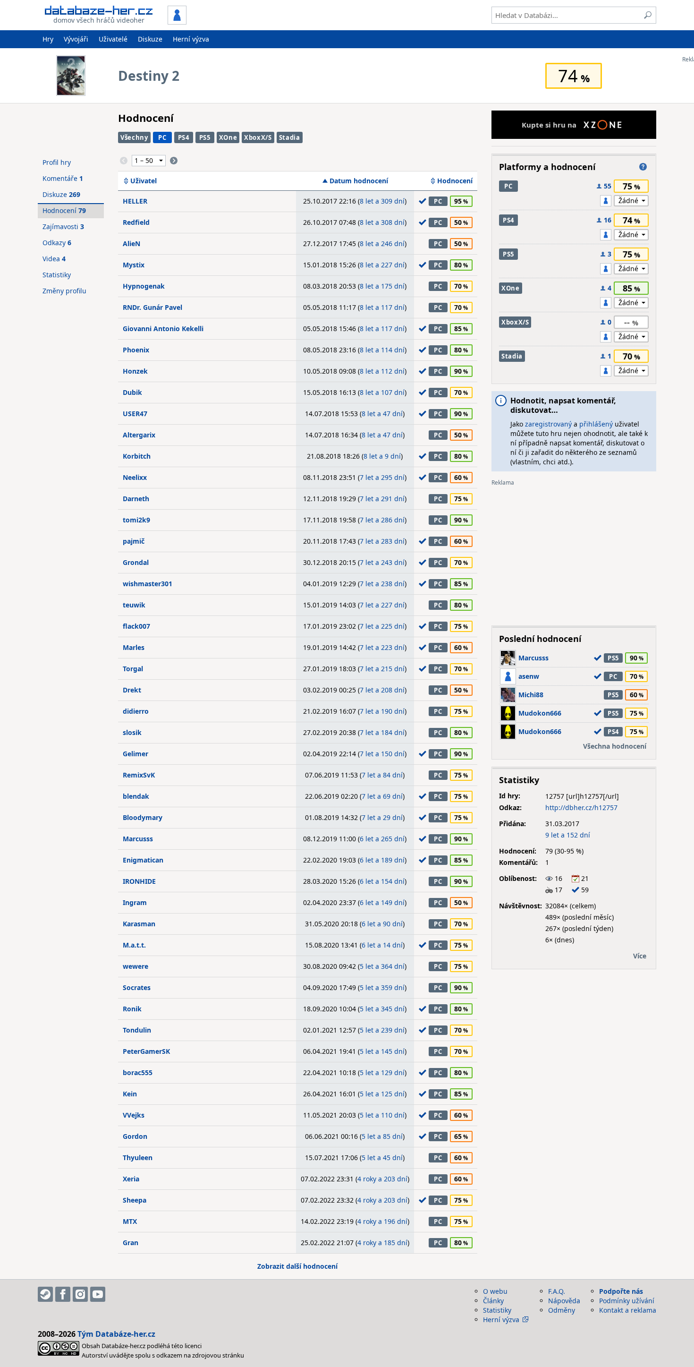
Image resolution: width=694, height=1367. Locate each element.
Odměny (561, 1310)
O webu (495, 1291)
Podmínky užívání (626, 1300)
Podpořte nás (621, 1291)
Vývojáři (76, 38)
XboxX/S (258, 137)
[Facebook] (62, 1294)
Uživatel (143, 181)
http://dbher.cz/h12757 (581, 807)
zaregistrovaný (548, 423)
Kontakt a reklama (627, 1310)
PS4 (183, 137)
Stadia (289, 137)
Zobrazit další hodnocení (297, 1266)
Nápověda (564, 1300)
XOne (228, 137)
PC (162, 137)
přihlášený (596, 423)
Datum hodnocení (359, 181)
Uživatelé (113, 38)
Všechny (134, 137)
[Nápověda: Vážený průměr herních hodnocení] (643, 166)
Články (493, 1300)
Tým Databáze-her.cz (116, 1334)
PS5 (205, 137)
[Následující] (173, 160)
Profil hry (56, 162)
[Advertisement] (573, 552)
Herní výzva (191, 38)
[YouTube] (97, 1294)
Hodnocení (455, 181)
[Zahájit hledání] (647, 15)
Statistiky (56, 274)
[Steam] (45, 1294)
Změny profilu (64, 290)
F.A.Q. (556, 1291)
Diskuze (150, 38)
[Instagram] (80, 1294)
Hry (47, 38)
